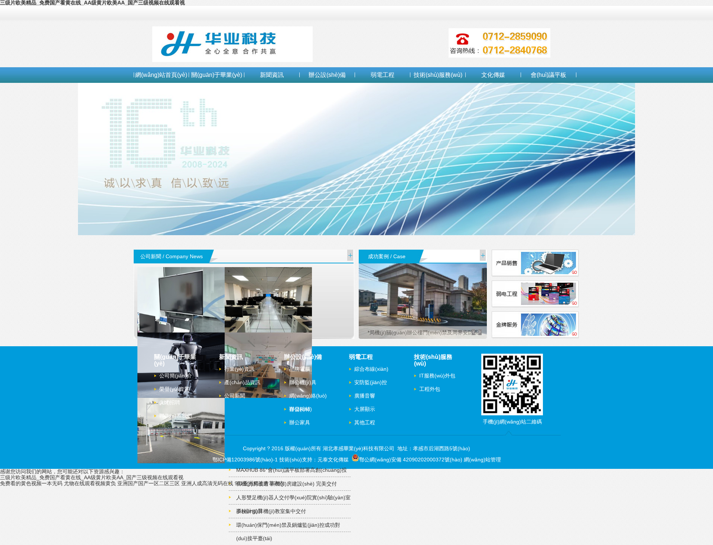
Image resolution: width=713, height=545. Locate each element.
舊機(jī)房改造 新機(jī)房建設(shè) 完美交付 (286, 484)
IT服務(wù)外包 (437, 376)
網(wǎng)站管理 (482, 460)
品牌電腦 (299, 369)
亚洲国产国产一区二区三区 (148, 483)
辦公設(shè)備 (327, 75)
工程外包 (429, 389)
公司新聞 (234, 396)
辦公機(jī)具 (302, 382)
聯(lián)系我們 (175, 416)
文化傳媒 (493, 75)
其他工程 (364, 422)
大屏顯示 (364, 409)
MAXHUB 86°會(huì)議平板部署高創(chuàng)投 (291, 470)
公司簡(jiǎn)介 (175, 376)
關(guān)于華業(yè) (216, 75)
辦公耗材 (299, 409)
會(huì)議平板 (548, 75)
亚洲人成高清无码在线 (207, 483)
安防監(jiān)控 (370, 382)
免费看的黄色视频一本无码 (31, 483)
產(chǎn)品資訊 (242, 382)
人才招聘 (169, 402)
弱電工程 (382, 75)
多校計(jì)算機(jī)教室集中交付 (271, 511)
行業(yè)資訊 (239, 369)
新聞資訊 (272, 75)
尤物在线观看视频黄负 (90, 483)
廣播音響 (364, 396)
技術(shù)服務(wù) (438, 75)
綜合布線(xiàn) (371, 369)
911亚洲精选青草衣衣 (259, 483)
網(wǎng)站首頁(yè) (161, 75)
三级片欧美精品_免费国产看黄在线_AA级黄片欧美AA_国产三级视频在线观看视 (91, 477)
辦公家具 (299, 422)
